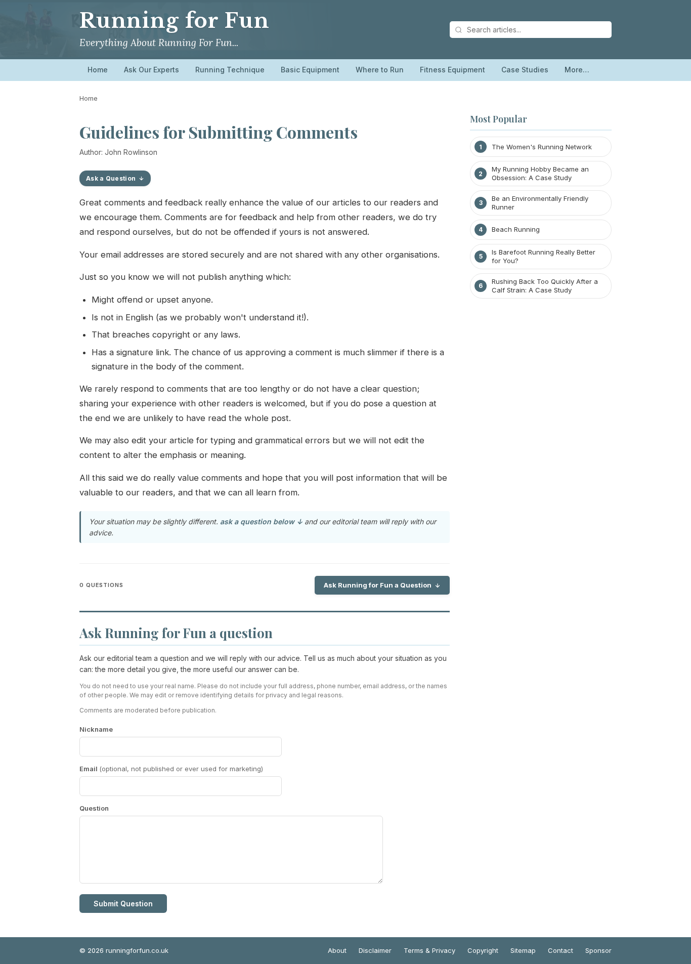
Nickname (96, 729)
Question (94, 808)
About (337, 950)
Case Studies (524, 69)
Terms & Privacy (429, 950)
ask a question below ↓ (261, 521)
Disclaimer (375, 950)
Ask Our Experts (151, 69)
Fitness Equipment (452, 69)
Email (171, 769)
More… (577, 69)
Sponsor (598, 950)
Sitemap (523, 950)
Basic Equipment (310, 69)
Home (98, 69)
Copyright (482, 950)
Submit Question (123, 903)
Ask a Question (111, 178)
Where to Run (380, 69)
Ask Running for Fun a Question (377, 585)
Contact (560, 950)
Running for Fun (174, 20)
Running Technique (230, 69)
